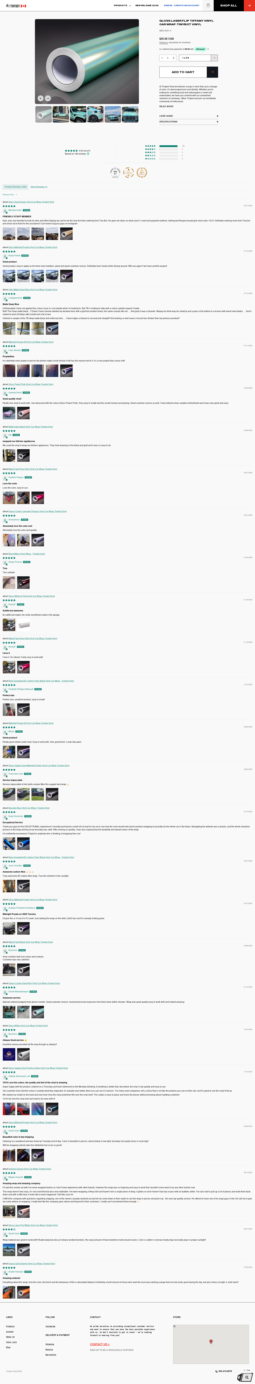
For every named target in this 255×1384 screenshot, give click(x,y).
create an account (187, 5)
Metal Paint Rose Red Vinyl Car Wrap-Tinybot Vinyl (32, 469)
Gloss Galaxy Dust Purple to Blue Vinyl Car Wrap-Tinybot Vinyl (38, 1068)
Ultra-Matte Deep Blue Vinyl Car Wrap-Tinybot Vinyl (32, 290)
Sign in (168, 5)
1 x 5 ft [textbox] (185, 58)
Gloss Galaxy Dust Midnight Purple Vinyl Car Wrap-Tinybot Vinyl (38, 766)
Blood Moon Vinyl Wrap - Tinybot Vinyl (26, 554)
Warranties (51, 1354)
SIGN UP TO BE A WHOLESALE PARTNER (111, 1350)
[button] (122, 5)
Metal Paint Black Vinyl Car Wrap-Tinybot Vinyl (30, 942)
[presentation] (41, 98)
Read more (166, 107)
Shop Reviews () (39, 187)
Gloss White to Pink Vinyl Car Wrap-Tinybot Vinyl (31, 596)
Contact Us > (100, 1344)
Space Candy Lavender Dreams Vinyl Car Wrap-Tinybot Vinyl (37, 511)
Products (10, 1326)
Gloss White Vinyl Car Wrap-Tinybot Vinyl (28, 1026)
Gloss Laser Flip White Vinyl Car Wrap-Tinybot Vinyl (33, 1225)
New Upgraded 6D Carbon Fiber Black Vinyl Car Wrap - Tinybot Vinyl (41, 681)
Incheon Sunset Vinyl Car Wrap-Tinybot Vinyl (29, 1169)
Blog (8, 1347)
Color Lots (11, 1342)
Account (10, 1331)
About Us (10, 1337)
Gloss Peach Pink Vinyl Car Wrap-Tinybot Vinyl (30, 384)
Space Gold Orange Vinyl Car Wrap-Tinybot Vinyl (31, 1264)
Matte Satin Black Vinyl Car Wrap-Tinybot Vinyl (30, 427)
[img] (77, 150)
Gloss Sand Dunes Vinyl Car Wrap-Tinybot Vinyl (31, 202)
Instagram (50, 1326)
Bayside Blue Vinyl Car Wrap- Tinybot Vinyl (29, 808)
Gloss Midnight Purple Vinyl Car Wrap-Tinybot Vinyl (32, 247)
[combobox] (198, 58)
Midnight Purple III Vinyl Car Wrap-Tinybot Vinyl (30, 342)
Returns (49, 1349)
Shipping (163, 43)
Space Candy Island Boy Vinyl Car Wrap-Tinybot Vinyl (34, 983)
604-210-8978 (225, 1371)
